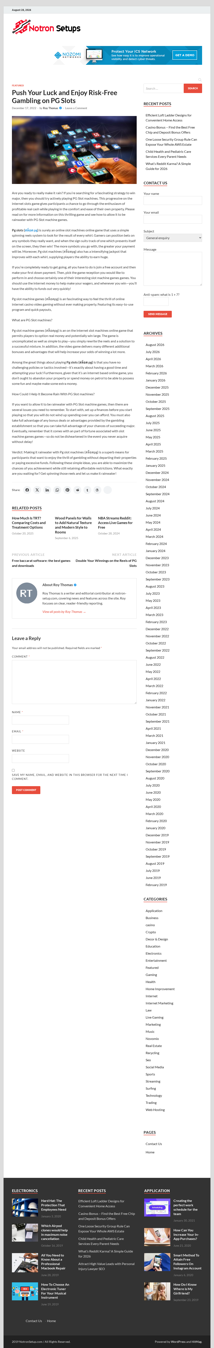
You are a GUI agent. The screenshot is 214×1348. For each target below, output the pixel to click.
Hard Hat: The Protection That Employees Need (53, 1205)
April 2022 (153, 679)
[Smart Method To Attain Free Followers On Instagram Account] (157, 1255)
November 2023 (157, 565)
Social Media (155, 1067)
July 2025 (153, 423)
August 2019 (155, 863)
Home (150, 1152)
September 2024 (157, 494)
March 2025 (154, 451)
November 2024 (157, 480)
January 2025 (155, 465)
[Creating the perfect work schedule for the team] (157, 1201)
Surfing (151, 1088)
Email (17, 731)
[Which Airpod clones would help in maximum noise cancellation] (25, 1226)
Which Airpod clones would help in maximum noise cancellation (54, 1232)
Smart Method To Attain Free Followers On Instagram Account (187, 1261)
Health (150, 982)
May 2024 (153, 522)
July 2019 (153, 870)
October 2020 (156, 764)
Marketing (153, 1024)
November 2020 (157, 757)
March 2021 (154, 735)
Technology (154, 1095)
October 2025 (156, 401)
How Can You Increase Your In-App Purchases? (186, 1234)
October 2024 (156, 487)
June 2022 (153, 664)
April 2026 (153, 359)
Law (149, 1010)
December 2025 (157, 387)
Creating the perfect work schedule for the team (185, 1207)
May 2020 (153, 799)
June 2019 (153, 878)
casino (150, 925)
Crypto (151, 932)
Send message (157, 314)
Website (18, 750)
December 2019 (157, 835)
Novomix (152, 1039)
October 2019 (156, 849)
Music (150, 1031)
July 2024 (153, 508)
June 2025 (153, 430)
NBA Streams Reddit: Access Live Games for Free (115, 522)
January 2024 (155, 551)
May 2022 (153, 671)
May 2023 (153, 600)
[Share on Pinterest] (67, 490)
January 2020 (155, 828)
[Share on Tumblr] (87, 490)
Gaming (151, 975)
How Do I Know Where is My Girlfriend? (185, 1288)
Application (154, 911)
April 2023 (153, 608)
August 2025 (155, 416)
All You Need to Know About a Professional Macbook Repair (53, 1261)
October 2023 (156, 572)
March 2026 (154, 366)
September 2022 (157, 650)
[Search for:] (173, 88)
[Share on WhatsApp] (57, 490)
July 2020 (153, 785)
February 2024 (156, 544)
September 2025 (157, 409)
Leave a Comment (76, 108)
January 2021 (155, 743)
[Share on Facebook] (27, 490)
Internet (152, 996)
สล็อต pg (31, 230)
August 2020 (155, 778)
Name (17, 712)
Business (152, 918)
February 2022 (156, 693)
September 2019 (157, 856)
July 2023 (153, 593)
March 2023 (154, 615)
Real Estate (154, 1046)
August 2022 (155, 657)
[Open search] (200, 80)
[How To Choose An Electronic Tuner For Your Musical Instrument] (25, 1285)
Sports (150, 1074)
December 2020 (157, 750)
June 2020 (153, 792)
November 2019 (157, 842)
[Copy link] (107, 490)
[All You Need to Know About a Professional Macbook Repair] (25, 1255)
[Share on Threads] (97, 490)
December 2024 (157, 472)
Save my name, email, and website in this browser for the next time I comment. (70, 777)
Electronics (154, 953)
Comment (21, 656)
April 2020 (153, 807)
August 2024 (155, 501)
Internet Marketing (159, 1003)
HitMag (196, 1341)
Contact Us (154, 1144)
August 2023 (155, 586)
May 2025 (153, 437)
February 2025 (156, 458)
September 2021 (157, 721)
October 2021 (156, 714)
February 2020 (156, 821)
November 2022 (157, 636)
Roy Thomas (50, 108)
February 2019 (156, 885)
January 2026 (155, 380)
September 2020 (157, 771)
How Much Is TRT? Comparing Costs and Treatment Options (29, 522)
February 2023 (156, 622)
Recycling (152, 1053)
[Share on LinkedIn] (47, 490)
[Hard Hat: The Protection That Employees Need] (25, 1201)
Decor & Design (157, 939)
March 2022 (154, 686)
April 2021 (153, 728)
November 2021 (157, 707)
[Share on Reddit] (77, 490)
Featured (18, 85)
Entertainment (156, 960)
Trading (151, 1102)
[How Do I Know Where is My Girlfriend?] (157, 1285)
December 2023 (157, 558)
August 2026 (155, 345)
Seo (148, 1060)
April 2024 (153, 529)
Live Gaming (154, 1017)
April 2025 (153, 444)
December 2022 (157, 629)
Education (153, 946)
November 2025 (157, 394)
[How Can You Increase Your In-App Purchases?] (157, 1230)
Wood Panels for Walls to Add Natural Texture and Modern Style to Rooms (73, 525)
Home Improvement (160, 989)
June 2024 (153, 515)
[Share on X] (37, 490)
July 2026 (153, 352)
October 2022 (156, 643)
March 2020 (154, 814)
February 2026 (156, 373)
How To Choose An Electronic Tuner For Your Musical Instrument (55, 1290)
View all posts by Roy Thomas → (64, 611)
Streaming (153, 1081)
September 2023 (157, 579)
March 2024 (154, 536)
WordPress (178, 1341)
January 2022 (155, 700)
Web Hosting (155, 1110)
